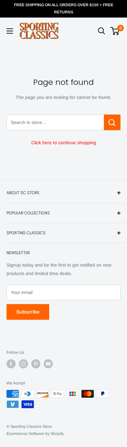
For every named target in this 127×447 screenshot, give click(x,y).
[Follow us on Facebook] (11, 363)
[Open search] (101, 31)
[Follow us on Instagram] (23, 363)
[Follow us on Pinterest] (35, 363)
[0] (115, 31)
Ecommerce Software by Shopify (35, 433)
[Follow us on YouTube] (48, 363)
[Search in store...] (112, 122)
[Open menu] (10, 31)
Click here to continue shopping (63, 142)
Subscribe (27, 312)
